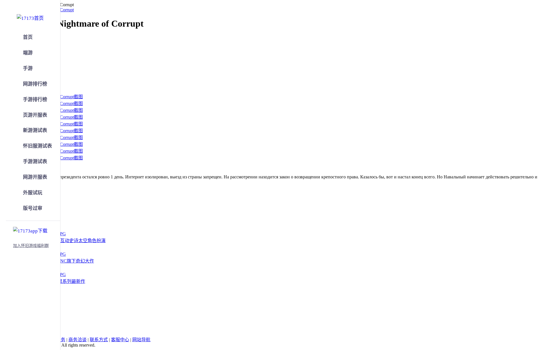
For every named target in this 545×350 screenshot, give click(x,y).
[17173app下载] (30, 230)
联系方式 (99, 339)
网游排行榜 (35, 84)
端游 (28, 53)
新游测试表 (35, 130)
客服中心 (120, 339)
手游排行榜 (35, 99)
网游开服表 (35, 177)
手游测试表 (35, 161)
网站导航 (141, 339)
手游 (28, 68)
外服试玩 (32, 192)
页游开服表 (35, 115)
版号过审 (32, 208)
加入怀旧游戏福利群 (31, 246)
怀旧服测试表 (37, 146)
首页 (28, 37)
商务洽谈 (77, 339)
